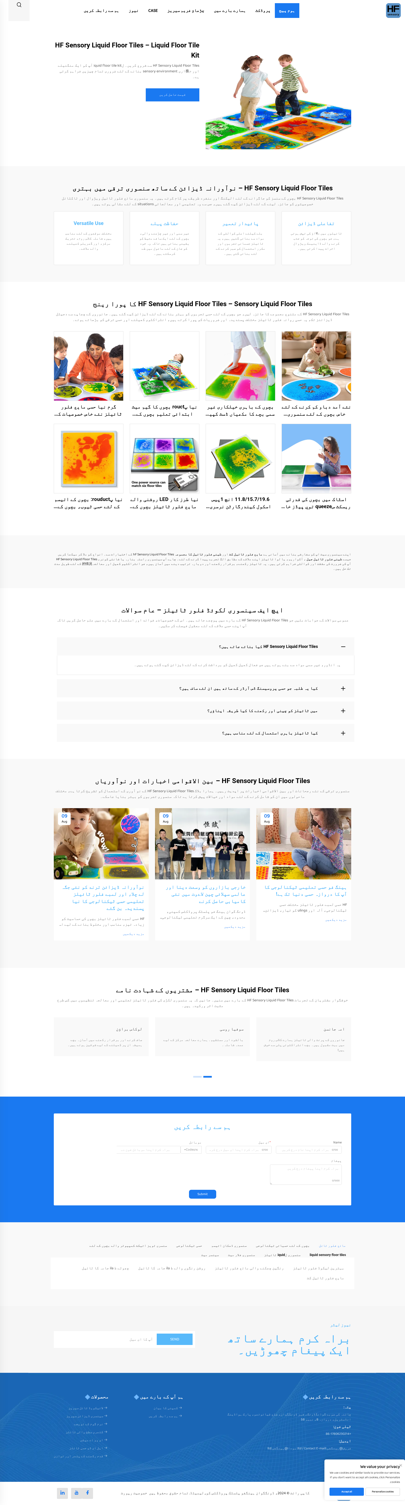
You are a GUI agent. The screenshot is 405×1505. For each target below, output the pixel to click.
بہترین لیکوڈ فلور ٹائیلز (318, 1268)
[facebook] (87, 1493)
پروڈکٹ (263, 10)
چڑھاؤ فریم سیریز (185, 10)
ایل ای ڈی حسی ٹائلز (86, 1448)
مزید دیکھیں (336, 920)
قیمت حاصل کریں (172, 94)
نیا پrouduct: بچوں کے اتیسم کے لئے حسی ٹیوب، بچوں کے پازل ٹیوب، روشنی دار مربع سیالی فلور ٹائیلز (88, 503)
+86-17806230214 (338, 1433)
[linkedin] (62, 1493)
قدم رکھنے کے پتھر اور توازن (78, 1456)
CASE (153, 10)
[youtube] (76, 1493)
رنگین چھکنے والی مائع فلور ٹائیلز (249, 1268)
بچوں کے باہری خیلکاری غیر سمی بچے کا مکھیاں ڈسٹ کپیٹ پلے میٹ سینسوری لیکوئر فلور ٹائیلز (240, 410)
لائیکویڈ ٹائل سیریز (85, 1408)
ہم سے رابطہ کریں (101, 10)
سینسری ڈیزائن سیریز (84, 1416)
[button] (207, 1077)
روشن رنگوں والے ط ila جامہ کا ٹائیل (172, 1268)
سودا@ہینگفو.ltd (281, 1448)
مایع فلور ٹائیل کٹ (325, 1278)
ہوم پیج (287, 10)
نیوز (134, 10)
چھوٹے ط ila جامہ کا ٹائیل (105, 1268)
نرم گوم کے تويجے (88, 1424)
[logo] (393, 10)
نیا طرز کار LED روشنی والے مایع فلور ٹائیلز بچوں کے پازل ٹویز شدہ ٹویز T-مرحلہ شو (164, 503)
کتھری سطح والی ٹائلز (84, 1432)
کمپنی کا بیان (166, 1408)
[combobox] (191, 1150)
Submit (202, 1194)
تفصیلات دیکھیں (316, 366)
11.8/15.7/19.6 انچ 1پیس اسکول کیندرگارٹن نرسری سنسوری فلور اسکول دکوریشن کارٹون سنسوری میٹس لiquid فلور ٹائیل (240, 503)
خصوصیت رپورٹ (134, 1493)
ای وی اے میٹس (91, 1440)
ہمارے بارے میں (230, 10)
